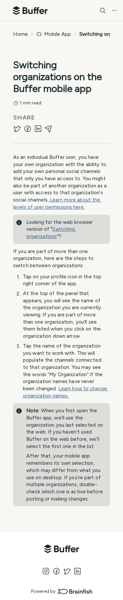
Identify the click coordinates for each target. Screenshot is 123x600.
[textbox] (61, 335)
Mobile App (57, 34)
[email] (48, 129)
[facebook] (27, 129)
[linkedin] (38, 129)
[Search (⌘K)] (103, 10)
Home (20, 34)
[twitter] (17, 129)
